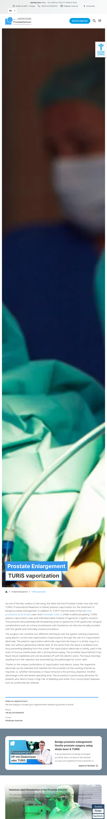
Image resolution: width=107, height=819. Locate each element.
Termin (98, 811)
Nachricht (98, 816)
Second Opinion (80, 21)
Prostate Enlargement (19, 592)
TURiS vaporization (38, 592)
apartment (6, 592)
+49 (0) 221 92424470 (14, 713)
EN (10, 11)
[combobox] (12, 10)
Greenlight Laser (51, 614)
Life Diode (24, 614)
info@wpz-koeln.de (13, 720)
